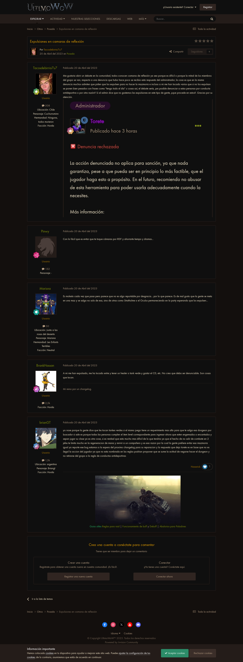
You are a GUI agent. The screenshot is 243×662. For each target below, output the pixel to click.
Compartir (177, 51)
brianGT (45, 422)
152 (47, 268)
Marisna (45, 288)
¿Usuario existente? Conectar (179, 7)
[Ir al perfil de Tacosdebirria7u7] (34, 51)
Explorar (36, 18)
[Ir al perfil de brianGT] (46, 438)
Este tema (199, 19)
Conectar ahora (164, 576)
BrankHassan (45, 365)
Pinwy (45, 231)
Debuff (153, 526)
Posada (71, 53)
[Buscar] (212, 19)
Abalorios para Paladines (173, 526)
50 (47, 326)
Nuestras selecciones (85, 18)
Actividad (56, 18)
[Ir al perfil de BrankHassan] (46, 381)
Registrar (207, 7)
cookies (50, 653)
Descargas (114, 18)
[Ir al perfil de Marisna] (46, 304)
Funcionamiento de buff (134, 526)
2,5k (47, 403)
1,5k (47, 460)
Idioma (115, 633)
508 (47, 105)
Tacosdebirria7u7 (45, 68)
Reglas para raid (111, 526)
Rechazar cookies (202, 653)
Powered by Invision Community (121, 642)
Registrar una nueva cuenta (78, 576)
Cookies (128, 633)
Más (141, 18)
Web (129, 18)
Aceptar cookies (176, 653)
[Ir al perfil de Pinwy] (46, 247)
